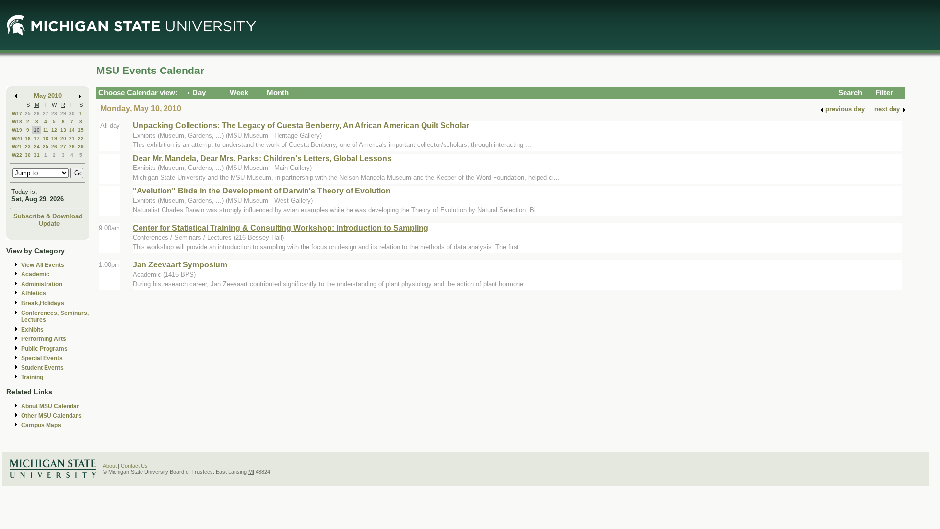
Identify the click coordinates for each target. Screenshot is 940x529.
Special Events (42, 358)
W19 (17, 130)
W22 (17, 155)
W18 (17, 121)
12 (54, 130)
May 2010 (48, 95)
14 (72, 130)
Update (49, 223)
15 (81, 130)
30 (72, 113)
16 (28, 138)
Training (32, 377)
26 (37, 113)
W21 (17, 146)
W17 (17, 113)
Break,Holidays (42, 303)
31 (37, 155)
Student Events (42, 367)
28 (54, 113)
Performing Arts (43, 339)
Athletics (33, 293)
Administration (41, 284)
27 (45, 113)
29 (63, 113)
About (110, 466)
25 (28, 113)
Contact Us (134, 466)
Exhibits (32, 329)
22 (81, 138)
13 (63, 130)
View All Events (42, 265)
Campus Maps (41, 425)
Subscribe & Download (48, 216)
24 (37, 146)
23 (28, 146)
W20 (17, 138)
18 (45, 138)
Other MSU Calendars (51, 415)
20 (63, 138)
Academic (35, 274)
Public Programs (44, 348)
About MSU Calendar (50, 406)
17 (37, 138)
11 (45, 130)
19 (54, 138)
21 (72, 138)
